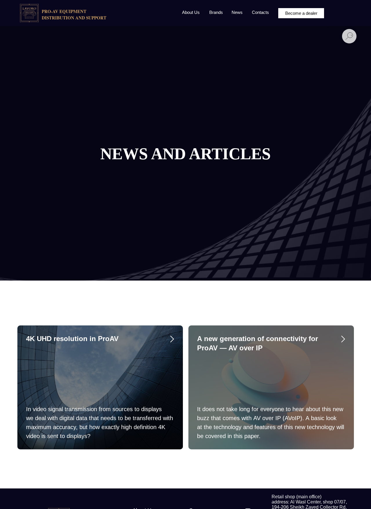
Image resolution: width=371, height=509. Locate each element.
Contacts (260, 12)
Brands (216, 12)
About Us (191, 12)
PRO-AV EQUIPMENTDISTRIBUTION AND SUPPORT (74, 14)
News (237, 12)
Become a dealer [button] (301, 13)
